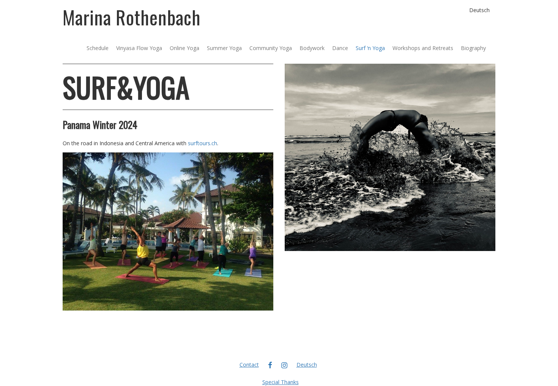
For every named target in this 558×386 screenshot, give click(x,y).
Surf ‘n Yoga (370, 48)
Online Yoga (184, 48)
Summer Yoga (224, 48)
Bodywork (312, 48)
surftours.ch (202, 143)
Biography (473, 48)
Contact (249, 364)
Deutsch (479, 10)
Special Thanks (280, 382)
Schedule (98, 48)
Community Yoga (270, 48)
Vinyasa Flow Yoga (139, 48)
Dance (340, 48)
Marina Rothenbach (132, 17)
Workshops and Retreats (422, 48)
